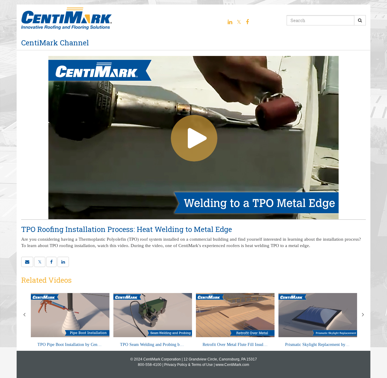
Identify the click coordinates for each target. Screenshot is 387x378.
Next (363, 314)
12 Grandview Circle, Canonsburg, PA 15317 (220, 359)
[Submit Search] (360, 20)
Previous (24, 314)
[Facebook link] (247, 22)
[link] (39, 262)
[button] (27, 262)
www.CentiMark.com (232, 365)
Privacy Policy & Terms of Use (188, 365)
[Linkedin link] (230, 22)
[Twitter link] (239, 22)
